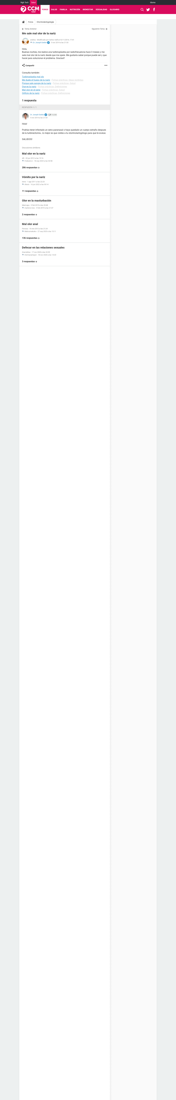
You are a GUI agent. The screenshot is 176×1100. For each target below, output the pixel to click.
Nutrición (75, 9)
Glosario (114, 9)
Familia (63, 9)
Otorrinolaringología (45, 22)
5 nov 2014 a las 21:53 (59, 42)
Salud (33, 2)
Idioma (152, 2)
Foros (45, 9)
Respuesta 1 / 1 (29, 107)
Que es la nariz (29, 86)
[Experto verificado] (48, 42)
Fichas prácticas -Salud (64, 83)
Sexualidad (101, 9)
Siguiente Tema (98, 29)
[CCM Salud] (30, 9)
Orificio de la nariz (30, 93)
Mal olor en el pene (31, 90)
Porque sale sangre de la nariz (36, 83)
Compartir (29, 65)
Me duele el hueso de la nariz (36, 80)
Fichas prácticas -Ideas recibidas (67, 80)
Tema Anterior (31, 29)
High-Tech (24, 2)
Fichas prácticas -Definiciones (52, 86)
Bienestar (88, 9)
